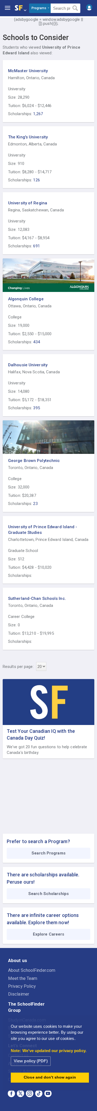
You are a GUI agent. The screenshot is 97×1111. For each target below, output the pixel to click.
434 (36, 342)
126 (36, 180)
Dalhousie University (27, 364)
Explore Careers (48, 934)
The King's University (28, 137)
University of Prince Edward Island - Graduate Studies (42, 529)
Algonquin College (26, 299)
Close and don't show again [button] (50, 1077)
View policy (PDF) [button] (31, 1061)
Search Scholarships (48, 893)
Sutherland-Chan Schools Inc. (37, 598)
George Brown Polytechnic (34, 460)
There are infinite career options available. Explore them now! (43, 918)
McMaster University (28, 70)
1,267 (38, 113)
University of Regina (27, 203)
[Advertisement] (48, 796)
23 (35, 503)
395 (36, 407)
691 (36, 246)
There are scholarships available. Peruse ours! (43, 878)
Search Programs (48, 853)
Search (75, 8)
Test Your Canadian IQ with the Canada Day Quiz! (41, 734)
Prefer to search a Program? (38, 841)
